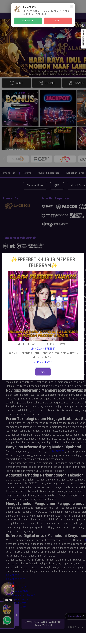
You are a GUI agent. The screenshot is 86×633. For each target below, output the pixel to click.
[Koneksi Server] (8, 590)
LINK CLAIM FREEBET (43, 349)
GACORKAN (28, 20)
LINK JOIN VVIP (43, 362)
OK (43, 372)
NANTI (58, 20)
